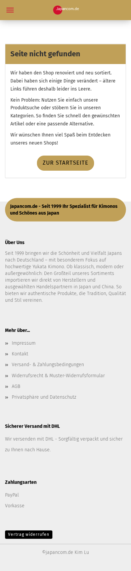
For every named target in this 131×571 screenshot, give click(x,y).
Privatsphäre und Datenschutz (44, 397)
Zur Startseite (65, 162)
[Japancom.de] (65, 10)
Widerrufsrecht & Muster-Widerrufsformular (58, 376)
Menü (10, 10)
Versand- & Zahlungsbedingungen (48, 364)
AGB (16, 386)
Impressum (24, 343)
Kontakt (20, 354)
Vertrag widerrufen (28, 534)
